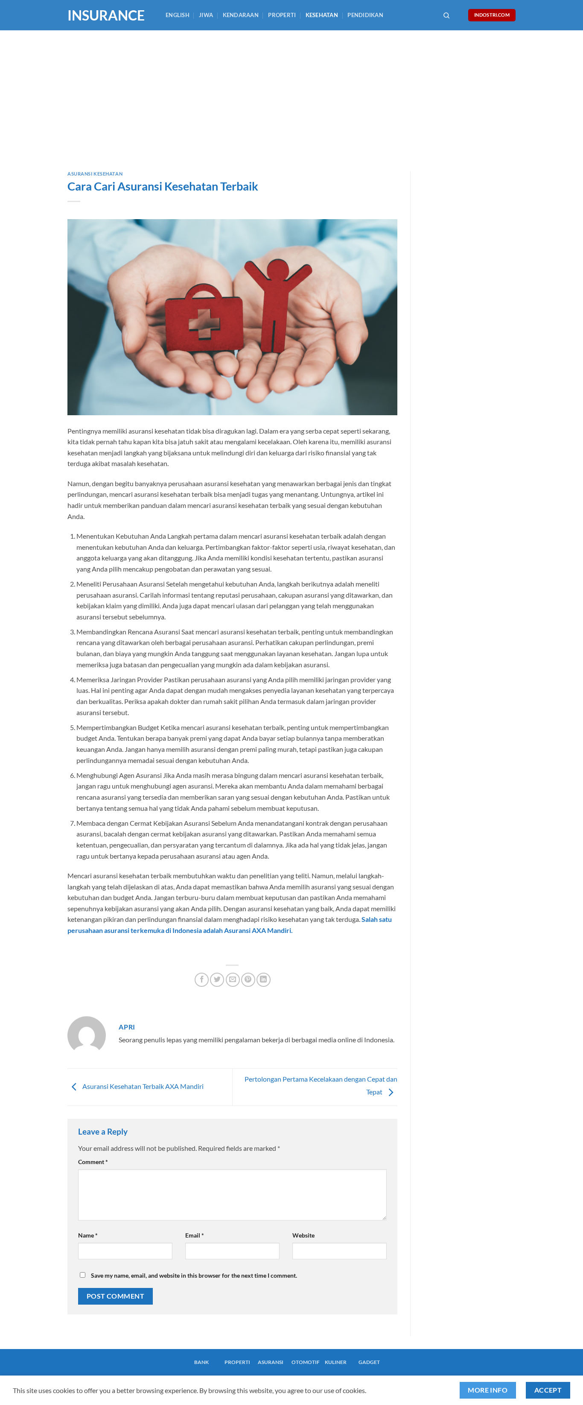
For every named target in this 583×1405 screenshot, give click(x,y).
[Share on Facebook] (202, 980)
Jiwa (206, 15)
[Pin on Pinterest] (248, 980)
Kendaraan (241, 15)
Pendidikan (365, 15)
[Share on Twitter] (217, 980)
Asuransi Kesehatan (94, 173)
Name (88, 1235)
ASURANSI (270, 1362)
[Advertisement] (291, 94)
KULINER (336, 1362)
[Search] (446, 15)
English (177, 15)
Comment (93, 1161)
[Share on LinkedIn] (264, 980)
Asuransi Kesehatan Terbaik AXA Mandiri (142, 1086)
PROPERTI (237, 1362)
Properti (282, 15)
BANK (201, 1362)
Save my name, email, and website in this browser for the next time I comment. (194, 1275)
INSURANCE (106, 15)
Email (194, 1235)
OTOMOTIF (306, 1362)
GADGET (369, 1362)
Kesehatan (322, 15)
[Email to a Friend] (233, 980)
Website (303, 1235)
